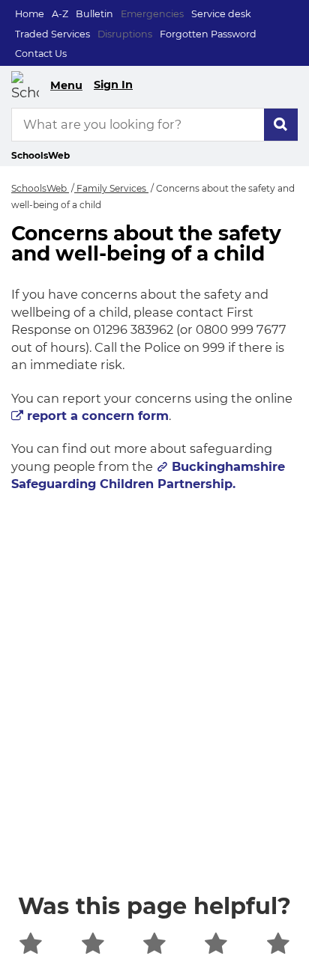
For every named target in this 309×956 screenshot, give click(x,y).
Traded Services (52, 34)
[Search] (281, 125)
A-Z (60, 13)
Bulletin (94, 13)
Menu (66, 85)
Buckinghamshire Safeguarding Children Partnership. (148, 475)
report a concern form (98, 415)
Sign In (113, 84)
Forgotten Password (208, 34)
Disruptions (125, 34)
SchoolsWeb (40, 188)
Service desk (221, 13)
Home (29, 13)
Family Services (111, 188)
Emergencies (152, 13)
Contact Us (41, 53)
